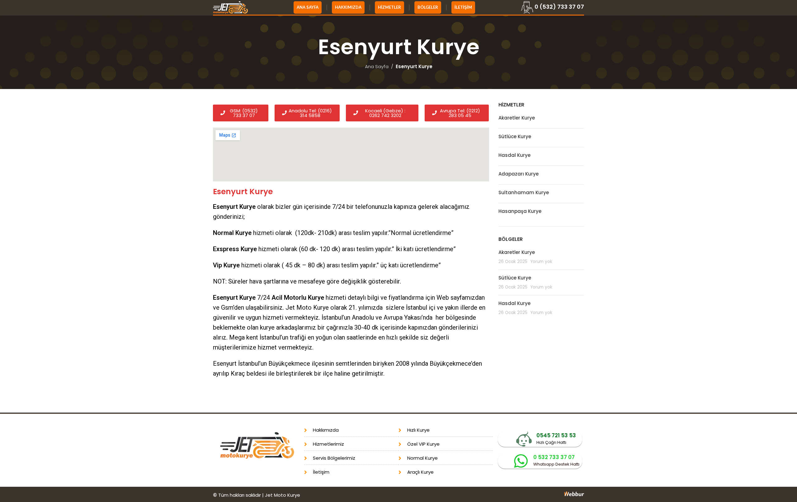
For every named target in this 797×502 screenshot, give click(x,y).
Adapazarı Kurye (518, 174)
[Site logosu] (230, 7)
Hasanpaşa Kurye (519, 211)
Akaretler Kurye (516, 118)
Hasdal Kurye (514, 155)
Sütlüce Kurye (514, 136)
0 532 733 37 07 (554, 457)
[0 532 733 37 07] (521, 461)
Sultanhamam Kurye (523, 192)
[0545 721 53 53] (524, 439)
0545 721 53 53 (556, 435)
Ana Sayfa (377, 66)
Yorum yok (541, 262)
